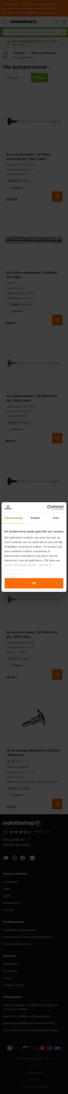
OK (34, 583)
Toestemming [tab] (13, 518)
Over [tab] (56, 518)
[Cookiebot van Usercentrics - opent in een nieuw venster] (48, 507)
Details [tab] (35, 518)
